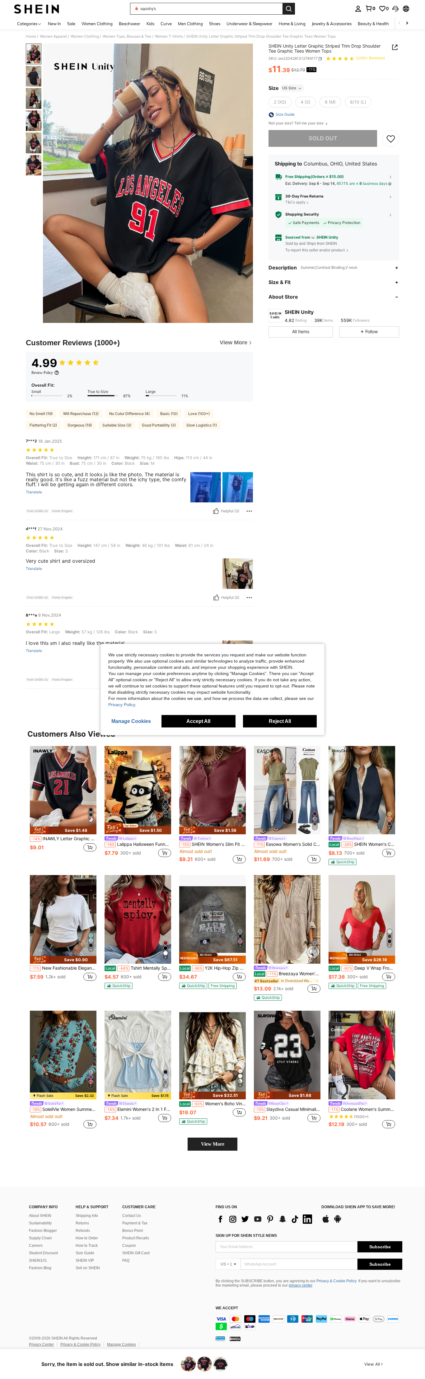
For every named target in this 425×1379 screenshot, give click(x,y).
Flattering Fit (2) (43, 425)
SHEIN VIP (85, 1260)
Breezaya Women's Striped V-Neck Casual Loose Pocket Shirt (287, 973)
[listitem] (63, 805)
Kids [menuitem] (150, 23)
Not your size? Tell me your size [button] (297, 123)
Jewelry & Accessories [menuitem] (332, 23)
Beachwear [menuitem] (129, 23)
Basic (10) (169, 413)
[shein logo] (36, 8)
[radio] (280, 102)
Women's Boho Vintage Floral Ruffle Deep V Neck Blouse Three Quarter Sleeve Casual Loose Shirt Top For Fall (213, 1103)
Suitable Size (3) (116, 425)
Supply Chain (40, 1238)
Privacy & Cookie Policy (336, 1281)
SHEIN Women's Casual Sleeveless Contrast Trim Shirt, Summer (362, 844)
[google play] (337, 1222)
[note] (63, 830)
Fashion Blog (40, 1268)
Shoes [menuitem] (214, 23)
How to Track (87, 1245)
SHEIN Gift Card (136, 1253)
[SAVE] (390, 138)
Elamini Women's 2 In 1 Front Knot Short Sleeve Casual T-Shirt (138, 1109)
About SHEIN (40, 1216)
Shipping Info (87, 1216)
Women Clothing (85, 36)
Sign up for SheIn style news (246, 1235)
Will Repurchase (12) (81, 413)
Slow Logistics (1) (201, 425)
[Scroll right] (407, 23)
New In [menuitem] (54, 23)
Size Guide (85, 1253)
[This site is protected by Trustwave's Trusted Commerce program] (220, 1338)
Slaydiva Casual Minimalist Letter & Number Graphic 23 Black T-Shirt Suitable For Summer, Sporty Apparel (287, 1109)
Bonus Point (132, 1230)
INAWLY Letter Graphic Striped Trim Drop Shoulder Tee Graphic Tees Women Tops (63, 838)
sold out (323, 138)
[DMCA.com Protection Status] (235, 1338)
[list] (265, 1219)
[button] (395, 8)
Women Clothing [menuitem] (97, 23)
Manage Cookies (121, 1344)
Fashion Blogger (43, 1230)
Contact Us (131, 1216)
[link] (370, 8)
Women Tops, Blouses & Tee (127, 36)
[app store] (325, 1222)
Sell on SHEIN (88, 1268)
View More (212, 1144)
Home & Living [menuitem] (292, 23)
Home (31, 36)
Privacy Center (41, 1344)
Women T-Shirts (169, 36)
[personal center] (358, 8)
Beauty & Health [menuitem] (373, 23)
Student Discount (43, 1253)
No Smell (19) (41, 413)
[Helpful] (216, 511)
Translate (34, 492)
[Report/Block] (249, 511)
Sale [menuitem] (71, 23)
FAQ (125, 1260)
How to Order (87, 1238)
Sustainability (40, 1223)
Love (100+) (199, 413)
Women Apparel (53, 36)
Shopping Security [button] (302, 214)
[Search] (289, 9)
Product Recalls (135, 1238)
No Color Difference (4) (129, 413)
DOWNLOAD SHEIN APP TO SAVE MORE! (358, 1207)
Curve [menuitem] (166, 23)
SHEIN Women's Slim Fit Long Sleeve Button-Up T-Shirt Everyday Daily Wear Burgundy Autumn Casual (213, 844)
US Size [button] (289, 88)
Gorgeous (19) (80, 425)
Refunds (83, 1230)
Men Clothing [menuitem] (190, 23)
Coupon (129, 1245)
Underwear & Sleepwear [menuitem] (250, 23)
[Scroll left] (399, 23)
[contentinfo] (309, 1322)
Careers (36, 1245)
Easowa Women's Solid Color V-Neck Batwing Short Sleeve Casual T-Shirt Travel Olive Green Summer (287, 844)
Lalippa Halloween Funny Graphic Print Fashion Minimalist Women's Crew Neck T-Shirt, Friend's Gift (138, 844)
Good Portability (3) (159, 425)
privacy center (300, 1285)
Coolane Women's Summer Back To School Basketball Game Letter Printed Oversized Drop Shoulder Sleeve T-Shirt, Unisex (362, 1109)
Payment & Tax (134, 1223)
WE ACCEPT (227, 1308)
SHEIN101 (38, 1260)
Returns (82, 1223)
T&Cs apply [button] (295, 202)
